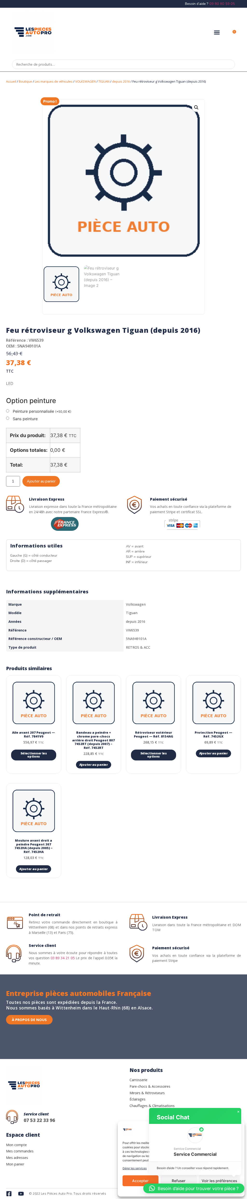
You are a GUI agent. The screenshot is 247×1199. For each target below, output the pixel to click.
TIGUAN (104, 81)
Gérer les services (135, 1168)
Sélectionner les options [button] (34, 755)
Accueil (11, 81)
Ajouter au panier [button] (93, 764)
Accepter (140, 1180)
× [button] (238, 1112)
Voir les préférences (219, 1180)
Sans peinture (25, 419)
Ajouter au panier (41, 481)
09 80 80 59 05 (222, 3)
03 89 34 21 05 (63, 958)
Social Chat (173, 1117)
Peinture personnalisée (42, 411)
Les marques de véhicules (54, 81)
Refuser (178, 1180)
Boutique (25, 81)
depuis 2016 (121, 81)
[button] (217, 32)
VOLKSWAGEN (85, 81)
